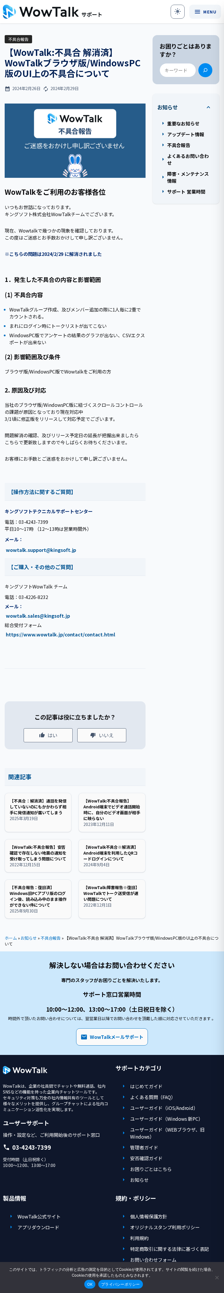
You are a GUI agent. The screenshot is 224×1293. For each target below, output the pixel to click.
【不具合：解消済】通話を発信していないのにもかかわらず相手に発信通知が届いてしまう (38, 806)
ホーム (11, 938)
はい (52, 735)
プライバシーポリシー (120, 1284)
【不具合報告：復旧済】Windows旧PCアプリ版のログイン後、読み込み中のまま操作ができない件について (38, 896)
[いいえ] (217, 1277)
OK (90, 1284)
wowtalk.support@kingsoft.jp (41, 549)
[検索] (205, 70)
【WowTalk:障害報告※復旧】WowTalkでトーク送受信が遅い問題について (111, 893)
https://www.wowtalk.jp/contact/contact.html (60, 634)
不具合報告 (18, 39)
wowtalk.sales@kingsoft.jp (38, 615)
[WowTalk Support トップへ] (52, 12)
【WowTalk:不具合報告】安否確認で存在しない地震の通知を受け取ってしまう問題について (38, 853)
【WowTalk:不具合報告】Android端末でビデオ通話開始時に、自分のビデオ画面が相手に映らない (111, 809)
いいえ (106, 735)
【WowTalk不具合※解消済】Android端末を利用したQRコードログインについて (110, 853)
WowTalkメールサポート (112, 1037)
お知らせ (167, 107)
